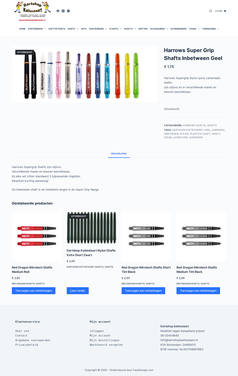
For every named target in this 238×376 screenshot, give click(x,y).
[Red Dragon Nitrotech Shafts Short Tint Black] (146, 236)
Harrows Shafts (194, 125)
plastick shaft (200, 133)
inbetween (171, 133)
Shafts (128, 28)
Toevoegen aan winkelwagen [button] (33, 290)
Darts (71, 28)
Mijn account (100, 335)
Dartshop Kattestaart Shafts (85, 267)
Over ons (22, 331)
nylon (184, 133)
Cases (192, 28)
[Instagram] (68, 11)
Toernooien (209, 28)
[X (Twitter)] (63, 11)
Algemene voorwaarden (32, 340)
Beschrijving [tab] (119, 153)
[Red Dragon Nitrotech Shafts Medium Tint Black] (201, 236)
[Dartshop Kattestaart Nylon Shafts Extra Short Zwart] (91, 227)
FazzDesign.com (143, 370)
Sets (83, 28)
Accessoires (157, 28)
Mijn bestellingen (104, 340)
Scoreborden (178, 28)
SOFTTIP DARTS (56, 28)
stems (168, 137)
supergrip (196, 137)
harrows (218, 129)
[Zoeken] (210, 11)
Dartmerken (35, 28)
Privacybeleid (26, 344)
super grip (181, 137)
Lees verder (77, 290)
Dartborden (96, 28)
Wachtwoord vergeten (106, 344)
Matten (143, 28)
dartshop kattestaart (187, 129)
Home (22, 28)
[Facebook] (58, 11)
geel (207, 129)
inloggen (97, 331)
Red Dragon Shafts (23, 283)
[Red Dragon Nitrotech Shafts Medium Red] (37, 236)
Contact (21, 335)
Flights (113, 28)
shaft (216, 133)
